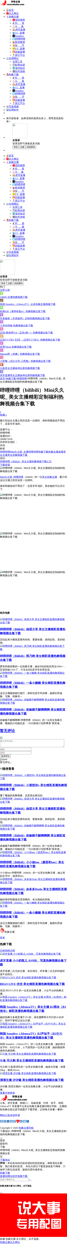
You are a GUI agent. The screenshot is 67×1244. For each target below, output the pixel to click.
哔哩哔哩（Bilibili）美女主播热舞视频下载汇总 (26, 461)
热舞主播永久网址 (10, 1242)
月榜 (12, 950)
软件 (14, 1176)
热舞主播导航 (26, 1128)
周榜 (7, 950)
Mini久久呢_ (16, 451)
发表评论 (5, 756)
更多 (2, 937)
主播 (25, 451)
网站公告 (5, 1115)
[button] (5, 1173)
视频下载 (22, 455)
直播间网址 (6, 1176)
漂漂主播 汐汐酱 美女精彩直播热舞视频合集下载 (32, 1080)
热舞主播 (53, 451)
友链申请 (15, 1115)
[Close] (1, 1138)
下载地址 (5, 1160)
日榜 (2, 950)
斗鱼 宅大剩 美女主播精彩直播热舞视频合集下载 (32, 1060)
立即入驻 (5, 290)
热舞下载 (11, 378)
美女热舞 (12, 455)
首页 (2, 378)
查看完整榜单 (7, 1093)
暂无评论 (7, 731)
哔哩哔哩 (22, 378)
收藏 (3, 415)
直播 (60, 451)
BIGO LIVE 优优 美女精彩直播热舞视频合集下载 (32, 984)
